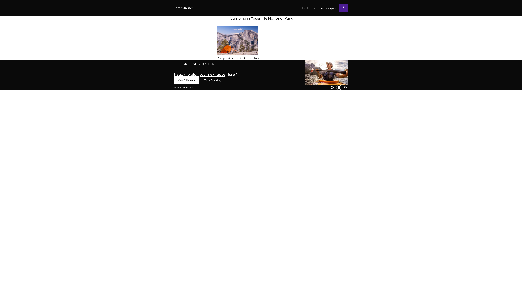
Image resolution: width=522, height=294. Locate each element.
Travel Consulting (212, 80)
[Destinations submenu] (318, 8)
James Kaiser (183, 8)
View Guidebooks (186, 80)
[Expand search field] (343, 8)
